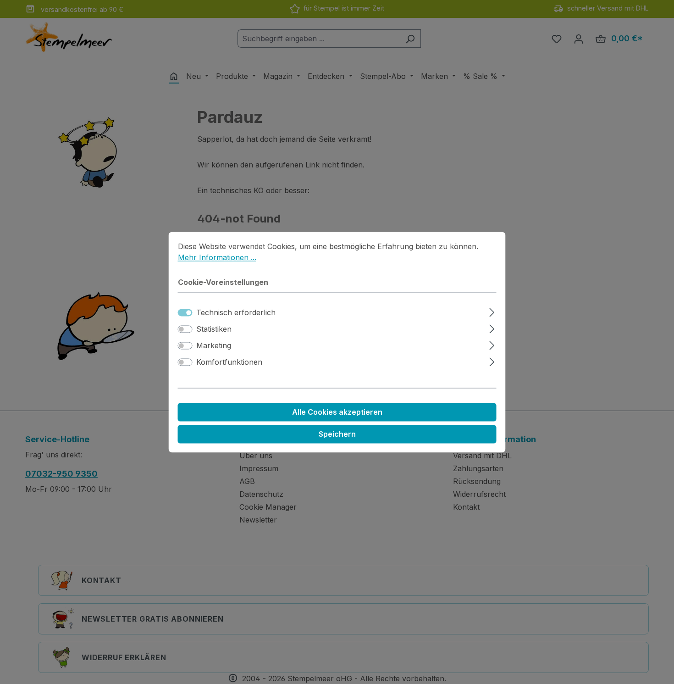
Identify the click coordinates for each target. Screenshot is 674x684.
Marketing (213, 345)
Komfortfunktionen (229, 362)
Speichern (337, 434)
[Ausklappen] (491, 311)
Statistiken (214, 329)
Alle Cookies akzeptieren (337, 412)
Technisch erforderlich (236, 312)
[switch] (185, 329)
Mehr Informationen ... (217, 257)
